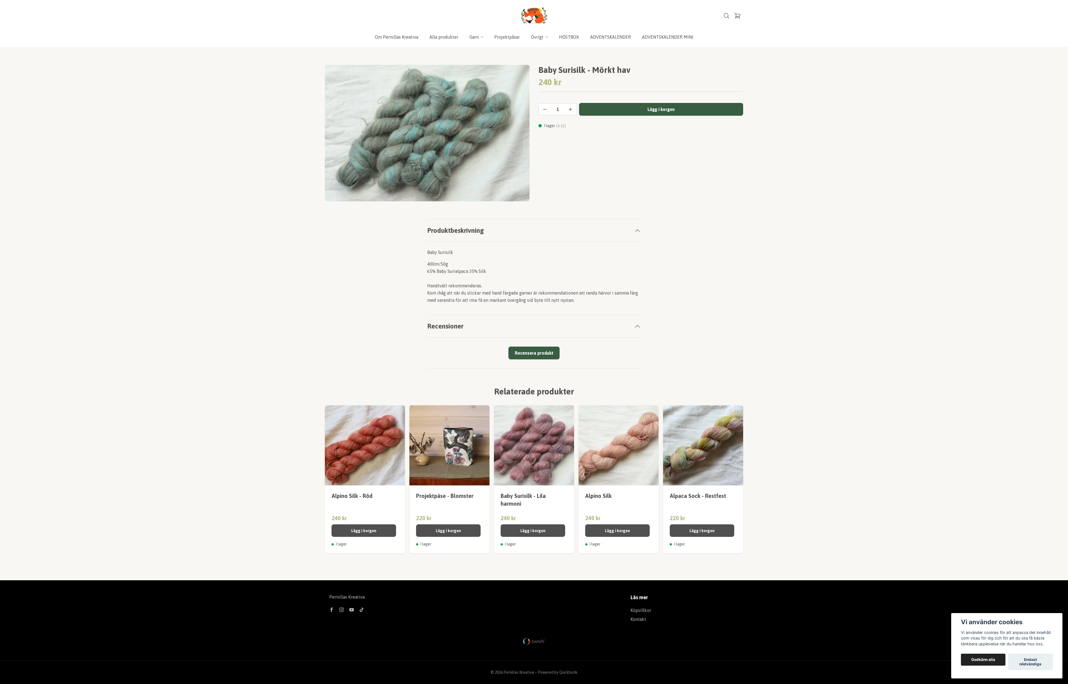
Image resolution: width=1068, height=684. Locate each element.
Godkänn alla (983, 660)
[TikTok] (361, 610)
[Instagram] (341, 610)
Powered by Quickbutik (557, 672)
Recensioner (445, 326)
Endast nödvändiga (1030, 662)
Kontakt (638, 619)
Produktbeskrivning (455, 230)
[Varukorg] (737, 15)
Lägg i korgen (363, 531)
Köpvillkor (641, 610)
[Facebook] (331, 610)
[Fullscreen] (427, 133)
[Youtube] (351, 610)
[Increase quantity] (570, 109)
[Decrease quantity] (545, 109)
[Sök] (726, 15)
